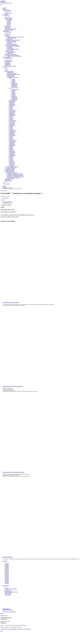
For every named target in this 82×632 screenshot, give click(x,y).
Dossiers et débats (8, 31)
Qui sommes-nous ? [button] (6, 9)
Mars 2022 (11, 119)
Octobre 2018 (11, 153)
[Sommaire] (0, 205)
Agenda (4, 8)
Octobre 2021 (11, 123)
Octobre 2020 (11, 133)
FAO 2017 (7, 572)
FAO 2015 (7, 574)
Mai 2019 (11, 147)
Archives (6, 68)
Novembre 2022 (12, 112)
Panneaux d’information (9, 29)
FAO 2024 (7, 565)
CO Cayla (6, 34)
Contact (1, 613)
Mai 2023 (11, 107)
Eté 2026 (8, 24)
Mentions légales (13, 629)
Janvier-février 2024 (12, 100)
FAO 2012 (7, 577)
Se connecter (2, 629)
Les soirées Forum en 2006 (9, 170)
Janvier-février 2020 (12, 140)
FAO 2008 (7, 581)
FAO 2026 (7, 563)
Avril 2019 (11, 148)
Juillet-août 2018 (12, 155)
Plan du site (8, 629)
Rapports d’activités (8, 12)
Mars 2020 (11, 139)
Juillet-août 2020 (12, 135)
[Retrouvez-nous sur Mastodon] (1, 5)
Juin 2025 (13, 93)
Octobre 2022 (11, 113)
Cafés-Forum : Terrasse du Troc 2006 (11, 166)
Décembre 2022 (12, 111)
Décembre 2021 (12, 121)
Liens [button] (4, 182)
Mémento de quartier (8, 17)
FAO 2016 (7, 573)
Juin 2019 (11, 146)
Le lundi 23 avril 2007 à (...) (8, 201)
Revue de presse (6, 585)
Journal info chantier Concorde (10, 66)
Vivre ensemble (7, 35)
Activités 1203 (7, 25)
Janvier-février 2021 (12, 130)
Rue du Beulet (9, 47)
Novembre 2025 (14, 98)
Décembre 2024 (14, 83)
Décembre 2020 (12, 131)
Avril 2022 (11, 118)
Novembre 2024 (14, 84)
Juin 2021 (11, 126)
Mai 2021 (11, 127)
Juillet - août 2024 (15, 87)
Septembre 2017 (12, 165)
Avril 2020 (11, 138)
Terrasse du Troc (8, 179)
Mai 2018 (11, 157)
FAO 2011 (7, 578)
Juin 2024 (13, 79)
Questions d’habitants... (11, 75)
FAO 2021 (7, 568)
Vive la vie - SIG (8, 593)
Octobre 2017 (11, 164)
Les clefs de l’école (8, 590)
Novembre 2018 (12, 152)
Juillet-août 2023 (12, 105)
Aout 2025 (13, 95)
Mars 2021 (11, 129)
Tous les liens (7, 183)
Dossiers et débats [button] (6, 30)
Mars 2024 (13, 82)
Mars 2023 (11, 109)
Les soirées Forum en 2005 (9, 169)
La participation (7, 63)
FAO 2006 (7, 583)
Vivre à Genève (7, 594)
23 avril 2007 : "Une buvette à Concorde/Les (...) (15, 175)
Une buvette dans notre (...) (7, 202)
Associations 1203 (8, 26)
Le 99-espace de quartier (9, 178)
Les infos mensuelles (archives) (12, 77)
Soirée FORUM (5, 198)
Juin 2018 (11, 156)
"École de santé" (10, 53)
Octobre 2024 (14, 85)
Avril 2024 (13, 80)
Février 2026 (9, 19)
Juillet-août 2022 (12, 115)
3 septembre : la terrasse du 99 (12, 172)
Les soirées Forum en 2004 (9, 168)
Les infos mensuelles (8, 18)
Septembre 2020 (12, 134)
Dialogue (6, 587)
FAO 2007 (7, 582)
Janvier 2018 (11, 161)
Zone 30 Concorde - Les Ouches (13, 49)
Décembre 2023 (12, 101)
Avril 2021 (11, 128)
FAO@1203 (5, 561)
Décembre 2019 (12, 141)
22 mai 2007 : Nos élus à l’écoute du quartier (15, 174)
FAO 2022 (7, 567)
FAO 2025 (7, 564)
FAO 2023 (7, 566)
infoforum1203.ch (4, 615)
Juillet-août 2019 (12, 145)
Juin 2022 (11, 116)
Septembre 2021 (12, 124)
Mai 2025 (13, 92)
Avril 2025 (13, 91)
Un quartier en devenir (9, 61)
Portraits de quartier (10, 76)
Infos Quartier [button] (5, 14)
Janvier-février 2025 (15, 89)
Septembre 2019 (12, 144)
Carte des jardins (8, 64)
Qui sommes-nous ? (8, 10)
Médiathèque (7, 65)
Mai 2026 (9, 22)
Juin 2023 (11, 106)
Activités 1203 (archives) (11, 73)
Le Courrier (7, 589)
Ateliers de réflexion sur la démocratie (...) (14, 56)
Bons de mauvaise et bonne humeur (13, 74)
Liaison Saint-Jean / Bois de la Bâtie (13, 46)
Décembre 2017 (12, 162)
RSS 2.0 (29, 629)
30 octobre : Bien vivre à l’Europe (13, 177)
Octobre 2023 (11, 103)
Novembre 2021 (12, 122)
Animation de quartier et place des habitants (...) (15, 36)
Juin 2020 (11, 136)
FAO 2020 (7, 569)
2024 (10, 78)
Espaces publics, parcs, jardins (10, 54)
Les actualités (7, 62)
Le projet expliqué (8, 60)
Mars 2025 (13, 90)
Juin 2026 (9, 23)
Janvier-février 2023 (12, 110)
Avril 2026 (9, 21)
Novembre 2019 (12, 142)
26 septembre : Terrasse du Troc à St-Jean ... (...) (15, 176)
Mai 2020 (11, 137)
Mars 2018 (11, 159)
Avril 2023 (11, 108)
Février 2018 (11, 160)
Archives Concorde (8, 180)
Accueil (4, 185)
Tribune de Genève (8, 592)
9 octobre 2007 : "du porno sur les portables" (15, 173)
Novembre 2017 (12, 163)
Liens (6, 181)
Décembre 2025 (14, 99)
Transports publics (10, 48)
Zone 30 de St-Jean (10, 50)
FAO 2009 (7, 580)
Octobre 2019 (11, 143)
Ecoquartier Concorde (9, 58)
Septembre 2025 (14, 96)
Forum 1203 (2, 1)
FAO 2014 (7, 575)
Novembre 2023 (12, 102)
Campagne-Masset (8, 33)
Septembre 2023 (12, 104)
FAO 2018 (7, 571)
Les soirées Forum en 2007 (9, 171)
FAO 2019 (7, 570)
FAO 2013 (7, 576)
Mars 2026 (9, 20)
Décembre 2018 (12, 151)
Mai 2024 (13, 81)
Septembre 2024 (14, 86)
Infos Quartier (7, 15)
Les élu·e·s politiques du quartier (10, 28)
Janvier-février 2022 (12, 120)
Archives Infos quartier (9, 71)
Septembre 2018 (12, 154)
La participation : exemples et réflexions (12, 55)
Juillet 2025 (14, 94)
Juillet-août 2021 (12, 125)
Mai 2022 (11, 117)
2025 (10, 88)
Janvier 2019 (11, 150)
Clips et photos (7, 27)
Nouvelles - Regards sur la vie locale (11, 591)
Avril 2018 (11, 158)
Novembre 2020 (12, 132)
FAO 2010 (7, 579)
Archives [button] (4, 67)
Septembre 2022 (12, 114)
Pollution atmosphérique (11, 52)
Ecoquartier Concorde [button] (6, 57)
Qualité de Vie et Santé (9, 51)
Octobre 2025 (14, 97)
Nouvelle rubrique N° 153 (11, 167)
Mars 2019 (11, 149)
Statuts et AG (7, 13)
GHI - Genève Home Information (11, 588)
